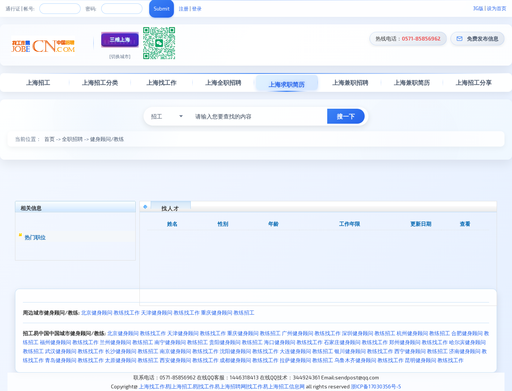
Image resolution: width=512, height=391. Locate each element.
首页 (49, 139)
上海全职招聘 (223, 82)
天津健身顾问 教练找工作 (170, 312)
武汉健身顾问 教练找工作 (74, 351)
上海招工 (38, 82)
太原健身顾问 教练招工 (132, 360)
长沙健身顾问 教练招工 (132, 351)
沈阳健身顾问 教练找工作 (249, 351)
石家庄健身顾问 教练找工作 (356, 342)
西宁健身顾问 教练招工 (421, 351)
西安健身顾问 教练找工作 (189, 360)
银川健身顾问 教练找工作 (363, 351)
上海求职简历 (287, 84)
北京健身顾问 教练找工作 (110, 312)
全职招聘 (72, 139)
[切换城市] (119, 56)
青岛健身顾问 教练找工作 (74, 360)
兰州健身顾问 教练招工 (126, 342)
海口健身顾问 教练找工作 (293, 342)
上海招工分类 (100, 82)
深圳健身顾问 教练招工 (368, 333)
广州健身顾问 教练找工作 (311, 333)
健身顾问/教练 (107, 139)
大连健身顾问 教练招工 (306, 351)
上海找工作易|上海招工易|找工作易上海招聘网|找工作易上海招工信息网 (222, 386)
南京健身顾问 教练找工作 (189, 351)
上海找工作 (162, 82)
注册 (184, 9)
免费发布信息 (483, 38)
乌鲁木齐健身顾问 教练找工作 (369, 360)
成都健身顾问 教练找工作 (249, 360)
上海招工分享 (474, 82)
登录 (197, 9)
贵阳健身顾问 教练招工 (236, 342)
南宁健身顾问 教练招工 (181, 342)
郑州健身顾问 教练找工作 (418, 342)
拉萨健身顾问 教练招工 (306, 360)
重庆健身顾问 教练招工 (228, 312)
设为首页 (496, 8)
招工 (156, 116)
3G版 (478, 8)
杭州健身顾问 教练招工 (423, 333)
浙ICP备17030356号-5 (376, 386)
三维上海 (120, 39)
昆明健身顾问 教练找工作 (434, 360)
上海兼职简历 (412, 82)
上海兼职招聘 (350, 82)
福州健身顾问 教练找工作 (69, 342)
